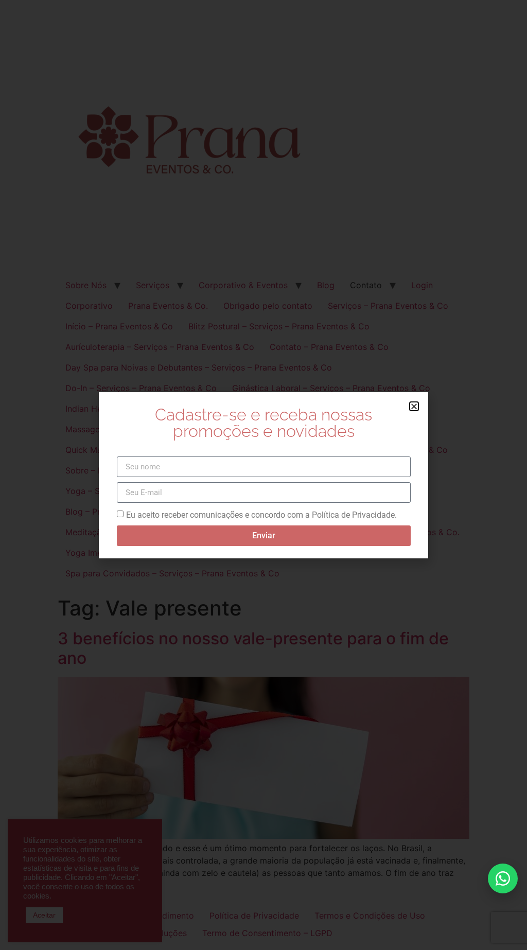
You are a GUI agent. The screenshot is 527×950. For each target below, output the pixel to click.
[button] (414, 406)
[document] (263, 475)
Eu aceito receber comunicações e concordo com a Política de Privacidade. (261, 515)
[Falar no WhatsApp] (503, 878)
